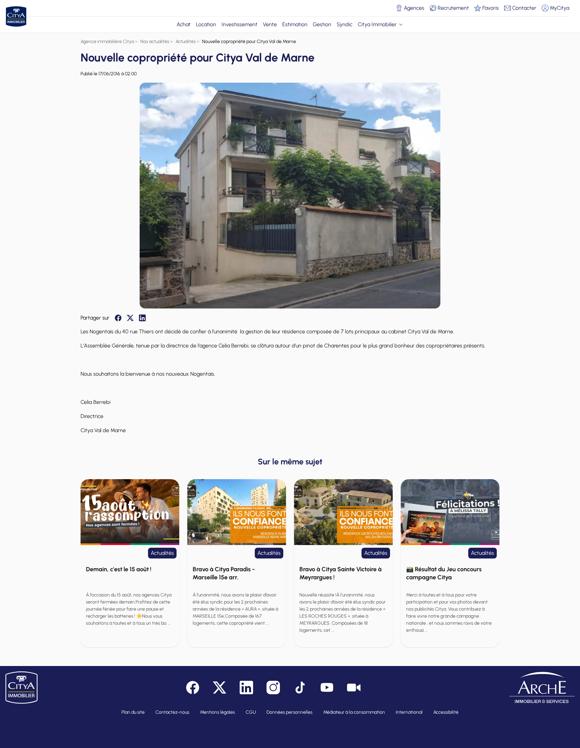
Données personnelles (289, 712)
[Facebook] (118, 318)
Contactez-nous (172, 712)
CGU (251, 712)
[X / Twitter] (130, 318)
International (409, 712)
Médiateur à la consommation (354, 712)
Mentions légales (217, 712)
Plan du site (133, 712)
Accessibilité (445, 712)
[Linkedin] (142, 318)
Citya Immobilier (377, 24)
